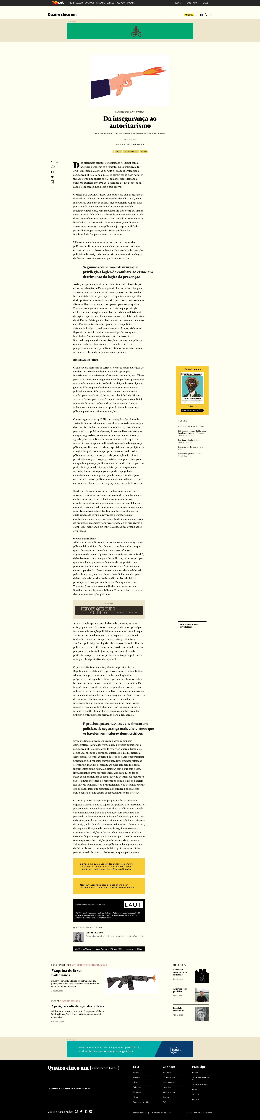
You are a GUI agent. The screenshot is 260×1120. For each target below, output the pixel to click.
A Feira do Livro (169, 1092)
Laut (117, 112)
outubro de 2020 (133, 949)
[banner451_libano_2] (130, 31)
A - (52, 162)
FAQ (164, 1102)
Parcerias (167, 1087)
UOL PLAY (120, 3)
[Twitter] (81, 1111)
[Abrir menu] (210, 15)
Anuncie (195, 1099)
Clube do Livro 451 (200, 1084)
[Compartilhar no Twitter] (52, 177)
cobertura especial (116, 915)
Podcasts (137, 1092)
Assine (189, 15)
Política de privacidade (161, 1113)
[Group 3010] (109, 886)
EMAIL (205, 3)
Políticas (136, 1072)
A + (57, 162)
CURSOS (110, 3)
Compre (195, 1094)
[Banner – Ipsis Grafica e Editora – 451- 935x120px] (130, 1049)
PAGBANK (100, 3)
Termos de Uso (139, 1113)
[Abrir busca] (205, 14)
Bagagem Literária (141, 1102)
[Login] (197, 14)
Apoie (194, 1089)
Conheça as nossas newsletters (70, 1089)
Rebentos (137, 1087)
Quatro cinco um (62, 15)
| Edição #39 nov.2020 (134, 145)
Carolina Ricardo (130, 139)
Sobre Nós (167, 1072)
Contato (166, 1097)
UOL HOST (89, 3)
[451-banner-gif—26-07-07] (109, 611)
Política (144, 152)
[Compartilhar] (52, 187)
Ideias (135, 1082)
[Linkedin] (90, 1111)
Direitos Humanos (131, 152)
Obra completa (169, 1077)
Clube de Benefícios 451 (200, 1078)
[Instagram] (76, 1111)
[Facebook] (86, 1111)
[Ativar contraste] (201, 15)
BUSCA (178, 3)
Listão (135, 1097)
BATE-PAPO (192, 3)
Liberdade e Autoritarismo (132, 112)
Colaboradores (169, 1082)
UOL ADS (131, 3)
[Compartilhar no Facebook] (52, 172)
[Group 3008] (109, 866)
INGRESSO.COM (76, 3)
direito (118, 152)
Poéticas (136, 1077)
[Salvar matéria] (52, 182)
